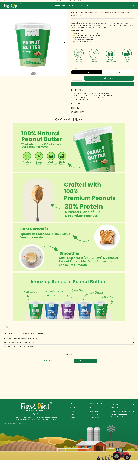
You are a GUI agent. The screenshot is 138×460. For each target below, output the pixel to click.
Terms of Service (95, 418)
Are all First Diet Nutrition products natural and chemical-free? (26, 334)
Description (77, 90)
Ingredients (77, 103)
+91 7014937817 (118, 417)
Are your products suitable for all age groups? (21, 342)
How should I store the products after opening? (21, 338)
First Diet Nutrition (13, 423)
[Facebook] (34, 414)
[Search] (125, 6)
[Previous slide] (2, 43)
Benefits (75, 108)
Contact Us (73, 418)
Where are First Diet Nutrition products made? (19, 346)
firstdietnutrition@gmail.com (124, 411)
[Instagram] (37, 414)
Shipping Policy (95, 414)
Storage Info (77, 112)
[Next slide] (65, 43)
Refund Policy (94, 411)
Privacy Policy (94, 408)
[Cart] (133, 6)
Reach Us (115, 405)
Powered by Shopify (24, 423)
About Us (73, 408)
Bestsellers (73, 414)
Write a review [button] (85, 361)
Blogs (72, 411)
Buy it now (102, 84)
